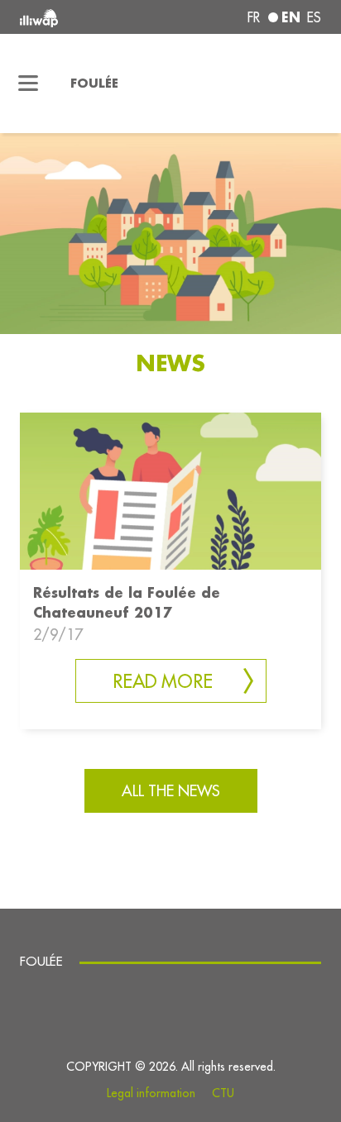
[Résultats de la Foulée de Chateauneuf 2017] (170, 489)
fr (253, 17)
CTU (223, 1093)
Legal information (151, 1093)
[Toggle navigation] (28, 83)
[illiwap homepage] (77, 17)
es (314, 17)
